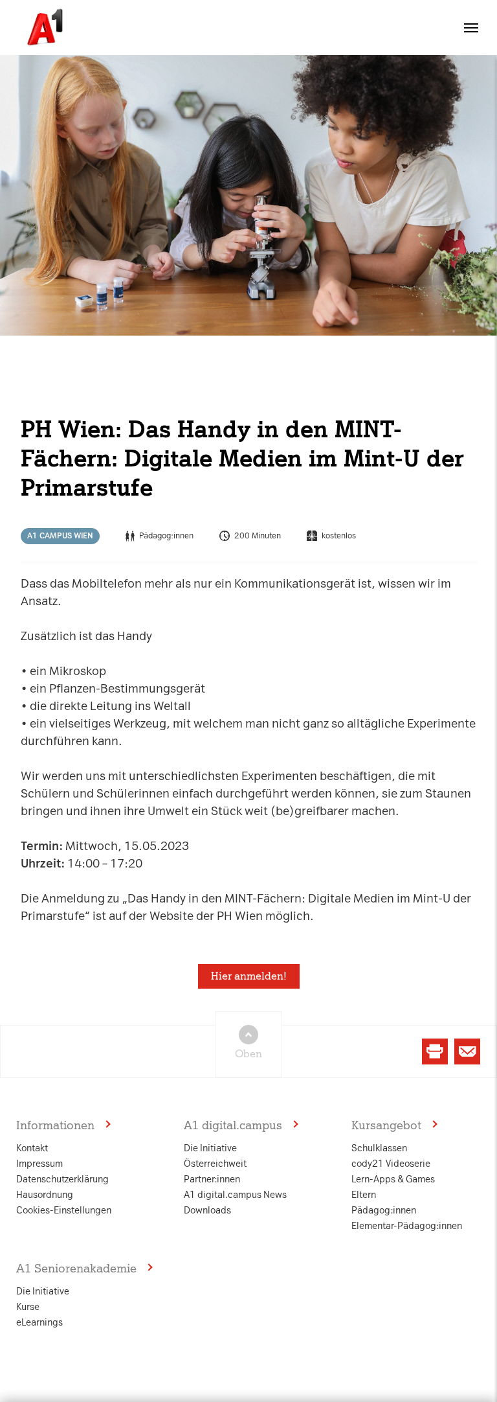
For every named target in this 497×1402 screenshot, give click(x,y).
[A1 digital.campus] (43, 27)
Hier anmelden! (249, 976)
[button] (471, 28)
